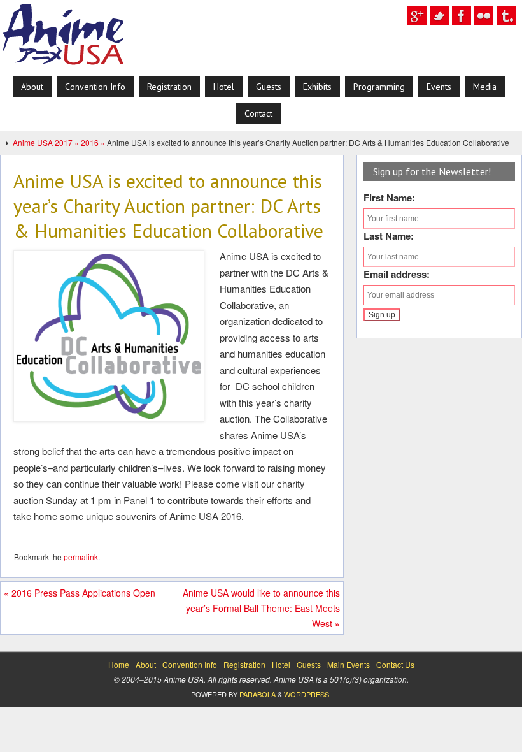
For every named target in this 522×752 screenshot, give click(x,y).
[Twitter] (439, 15)
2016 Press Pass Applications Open (79, 592)
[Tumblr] (506, 15)
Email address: (396, 274)
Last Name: (388, 236)
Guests (309, 664)
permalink (81, 556)
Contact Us (395, 664)
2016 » (94, 142)
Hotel (281, 664)
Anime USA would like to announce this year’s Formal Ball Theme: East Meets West (261, 608)
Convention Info (189, 664)
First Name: (389, 198)
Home (118, 664)
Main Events (348, 664)
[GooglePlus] (417, 15)
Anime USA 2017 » (47, 142)
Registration (244, 664)
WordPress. (307, 694)
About (146, 664)
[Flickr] (483, 15)
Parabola (257, 694)
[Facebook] (461, 15)
